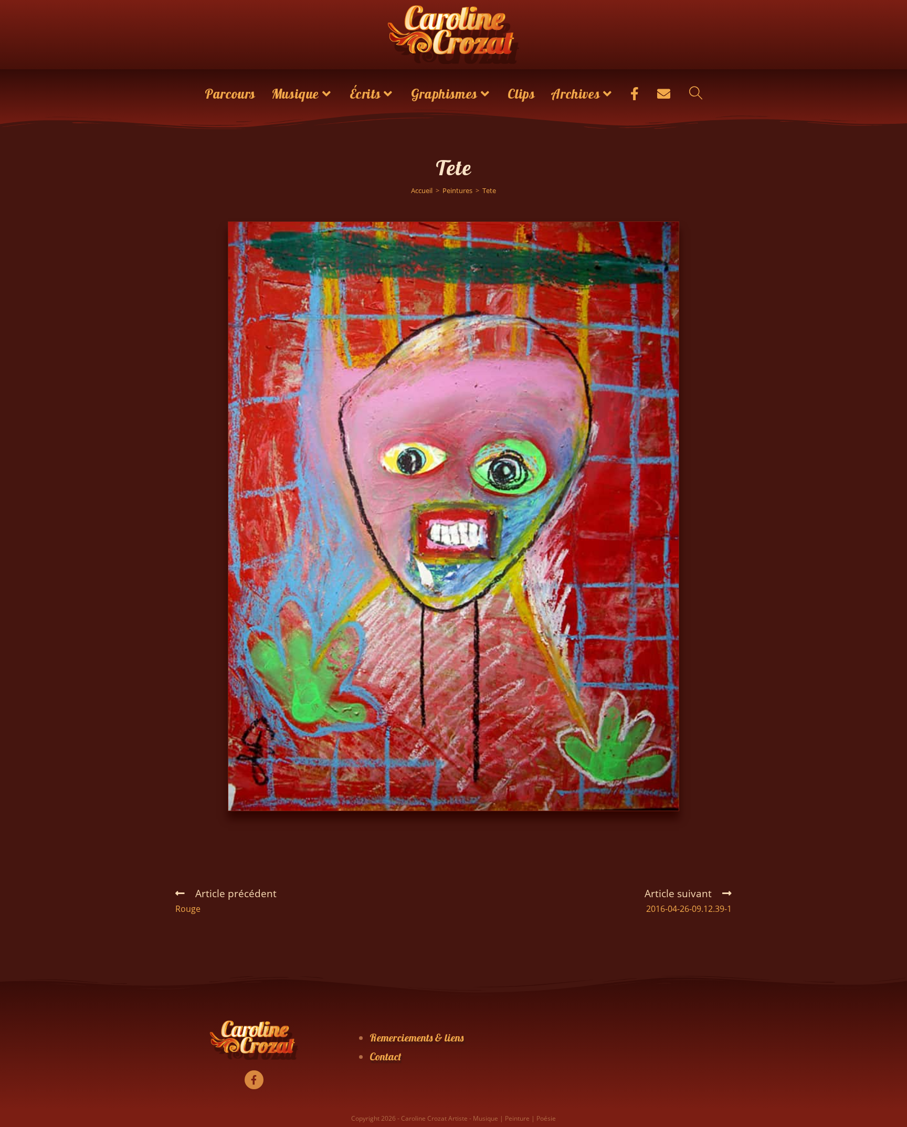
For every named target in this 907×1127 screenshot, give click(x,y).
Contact (386, 1056)
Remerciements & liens (416, 1037)
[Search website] (695, 94)
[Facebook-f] (254, 1079)
